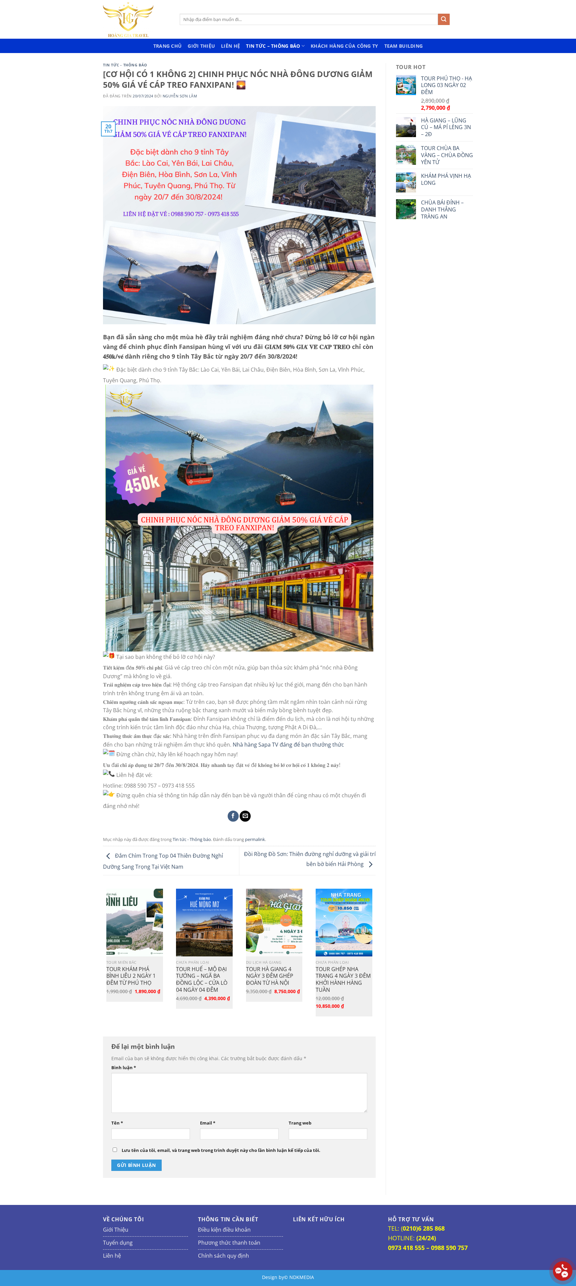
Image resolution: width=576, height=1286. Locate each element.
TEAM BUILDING (403, 46)
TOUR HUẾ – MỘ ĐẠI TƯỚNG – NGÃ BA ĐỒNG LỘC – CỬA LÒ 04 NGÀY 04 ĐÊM (201, 979)
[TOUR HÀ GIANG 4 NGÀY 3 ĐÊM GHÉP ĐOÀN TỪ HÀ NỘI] (274, 922)
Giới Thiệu (201, 46)
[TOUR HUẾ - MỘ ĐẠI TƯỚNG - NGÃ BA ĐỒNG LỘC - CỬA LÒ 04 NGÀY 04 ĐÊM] (204, 922)
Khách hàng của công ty (344, 46)
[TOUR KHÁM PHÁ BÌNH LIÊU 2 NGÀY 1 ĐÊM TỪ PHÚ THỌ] (134, 922)
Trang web (300, 1123)
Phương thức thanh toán (229, 1242)
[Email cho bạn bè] (245, 816)
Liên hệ (230, 46)
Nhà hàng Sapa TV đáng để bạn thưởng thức (288, 744)
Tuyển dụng (118, 1242)
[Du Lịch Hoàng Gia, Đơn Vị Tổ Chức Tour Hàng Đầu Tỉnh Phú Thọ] (136, 19)
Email (207, 1123)
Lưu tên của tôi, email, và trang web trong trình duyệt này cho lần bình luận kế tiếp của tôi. (221, 1150)
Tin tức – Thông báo (273, 46)
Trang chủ (167, 46)
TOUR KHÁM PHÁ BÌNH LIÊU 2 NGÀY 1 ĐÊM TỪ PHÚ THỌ (131, 976)
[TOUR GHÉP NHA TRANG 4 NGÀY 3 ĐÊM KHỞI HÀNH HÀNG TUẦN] (344, 922)
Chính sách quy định (223, 1255)
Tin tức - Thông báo (125, 64)
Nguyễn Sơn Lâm (180, 95)
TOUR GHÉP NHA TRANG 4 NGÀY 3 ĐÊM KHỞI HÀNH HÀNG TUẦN (343, 979)
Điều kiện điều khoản (224, 1229)
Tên (117, 1123)
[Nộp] (443, 19)
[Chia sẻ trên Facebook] (233, 816)
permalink (255, 839)
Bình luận (123, 1067)
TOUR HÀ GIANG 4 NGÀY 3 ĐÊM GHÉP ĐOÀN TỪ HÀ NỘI (269, 976)
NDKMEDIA (301, 1277)
